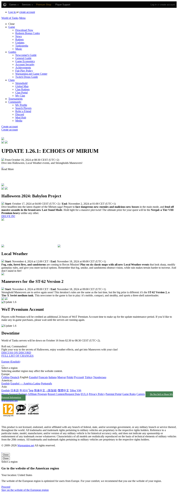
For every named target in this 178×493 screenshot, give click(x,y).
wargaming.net (9, 400)
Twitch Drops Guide (26, 76)
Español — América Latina (25, 383)
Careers (140, 394)
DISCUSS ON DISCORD (16, 352)
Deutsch (14, 377)
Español (33, 377)
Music (18, 48)
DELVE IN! (8, 216)
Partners (22, 394)
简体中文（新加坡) (45, 390)
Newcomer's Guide (26, 55)
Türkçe (88, 377)
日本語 (14, 390)
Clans (11, 80)
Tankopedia (21, 45)
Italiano (52, 377)
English (5, 383)
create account (167, 4)
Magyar (61, 377)
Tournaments (15, 98)
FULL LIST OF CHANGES (17, 355)
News (18, 36)
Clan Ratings (22, 89)
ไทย (31, 390)
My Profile (21, 105)
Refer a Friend (23, 111)
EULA (84, 394)
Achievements (23, 67)
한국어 (23, 390)
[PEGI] (20, 421)
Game (11, 26)
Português (46, 383)
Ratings (19, 39)
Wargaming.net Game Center (31, 73)
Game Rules (129, 394)
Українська (99, 377)
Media (18, 120)
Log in (154, 4)
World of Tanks (9, 17)
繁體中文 (63, 390)
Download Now (24, 30)
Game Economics (25, 61)
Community (14, 101)
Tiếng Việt (75, 390)
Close (6, 454)
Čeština (5, 377)
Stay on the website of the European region (25, 489)
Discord (19, 114)
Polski (70, 377)
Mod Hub (20, 117)
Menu (22, 17)
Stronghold (21, 83)
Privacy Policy (97, 394)
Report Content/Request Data (64, 394)
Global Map (22, 86)
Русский (79, 377)
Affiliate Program (37, 394)
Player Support (9, 394)
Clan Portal (21, 92)
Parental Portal (114, 394)
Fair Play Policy (24, 70)
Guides (12, 51)
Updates (19, 42)
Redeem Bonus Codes (27, 33)
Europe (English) (10, 361)
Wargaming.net (25, 445)
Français (43, 377)
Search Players (23, 108)
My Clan (20, 95)
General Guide (23, 58)
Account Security (24, 64)
